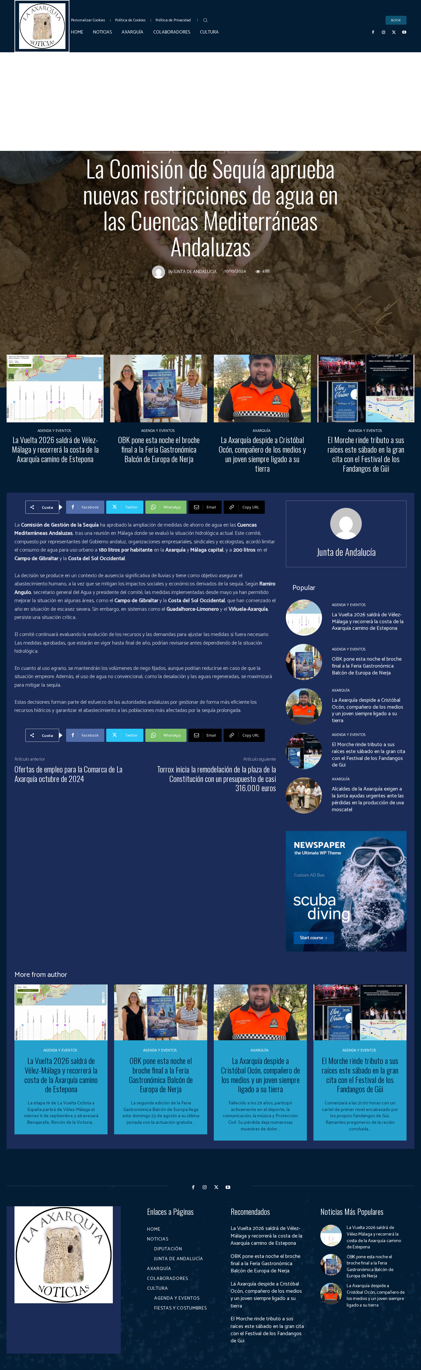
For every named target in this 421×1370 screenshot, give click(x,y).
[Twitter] (394, 32)
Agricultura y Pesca (199, 148)
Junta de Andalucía (253, 148)
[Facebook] (373, 32)
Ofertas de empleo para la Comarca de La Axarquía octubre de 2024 (68, 773)
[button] (205, 20)
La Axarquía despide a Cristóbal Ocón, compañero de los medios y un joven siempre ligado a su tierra (262, 454)
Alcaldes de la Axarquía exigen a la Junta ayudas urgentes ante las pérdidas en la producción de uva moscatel (368, 799)
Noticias (156, 148)
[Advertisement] (210, 102)
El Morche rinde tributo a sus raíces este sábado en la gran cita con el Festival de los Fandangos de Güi (366, 454)
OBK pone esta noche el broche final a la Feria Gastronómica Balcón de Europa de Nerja (159, 449)
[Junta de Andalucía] (160, 271)
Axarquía (261, 431)
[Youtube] (404, 32)
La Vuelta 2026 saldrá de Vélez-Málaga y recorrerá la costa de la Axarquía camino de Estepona (55, 449)
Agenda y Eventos (54, 431)
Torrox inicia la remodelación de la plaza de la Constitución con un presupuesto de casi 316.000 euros (216, 778)
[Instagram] (383, 32)
